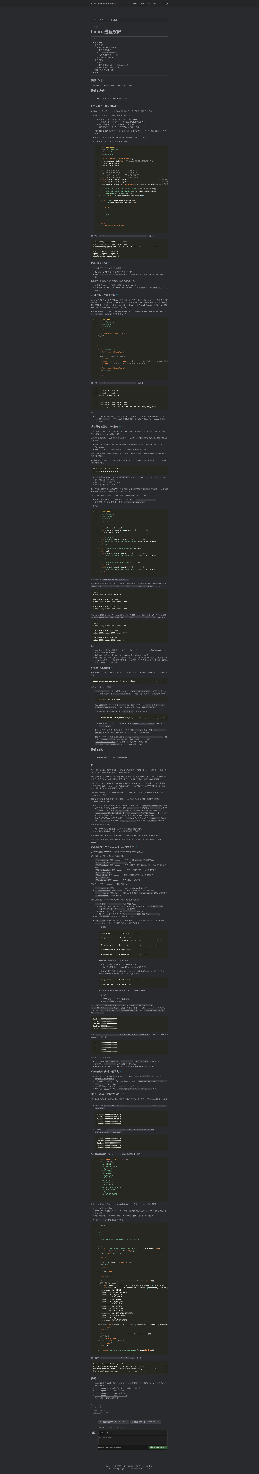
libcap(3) (115, 1081)
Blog (142, 3)
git (114, 1084)
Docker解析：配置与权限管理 (106, 1398)
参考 (97, 72)
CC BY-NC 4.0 (142, 1466)
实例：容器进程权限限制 (104, 70)
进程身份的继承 (105, 50)
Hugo (122, 1469)
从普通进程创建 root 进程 (109, 55)
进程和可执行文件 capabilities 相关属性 (114, 65)
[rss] (152, 1466)
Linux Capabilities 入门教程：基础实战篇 (111, 1393)
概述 (101, 62)
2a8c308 (96, 1413)
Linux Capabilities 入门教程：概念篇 (109, 1391)
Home (95, 20)
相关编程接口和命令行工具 (109, 67)
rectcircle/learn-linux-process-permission (114, 85)
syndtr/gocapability (117, 1086)
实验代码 (98, 43)
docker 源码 (100, 1154)
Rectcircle (128, 1466)
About (135, 3)
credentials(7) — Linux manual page (112, 98)
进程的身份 (99, 45)
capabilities (95, 842)
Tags (149, 3)
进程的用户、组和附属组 (108, 48)
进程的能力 (99, 60)
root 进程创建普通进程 (108, 53)
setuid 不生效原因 (106, 57)
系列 (155, 3)
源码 (134, 744)
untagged (97, 1405)
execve (147, 489)
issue (140, 744)
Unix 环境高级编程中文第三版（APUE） (111, 1383)
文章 (101, 20)
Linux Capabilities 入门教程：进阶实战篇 (111, 1396)
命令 (158, 808)
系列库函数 (132, 820)
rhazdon (146, 1469)
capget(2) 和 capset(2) (104, 1079)
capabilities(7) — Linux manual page (112, 757)
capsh (106, 1089)
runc (129, 1086)
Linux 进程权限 (112, 20)
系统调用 (137, 808)
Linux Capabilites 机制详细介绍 (107, 1388)
